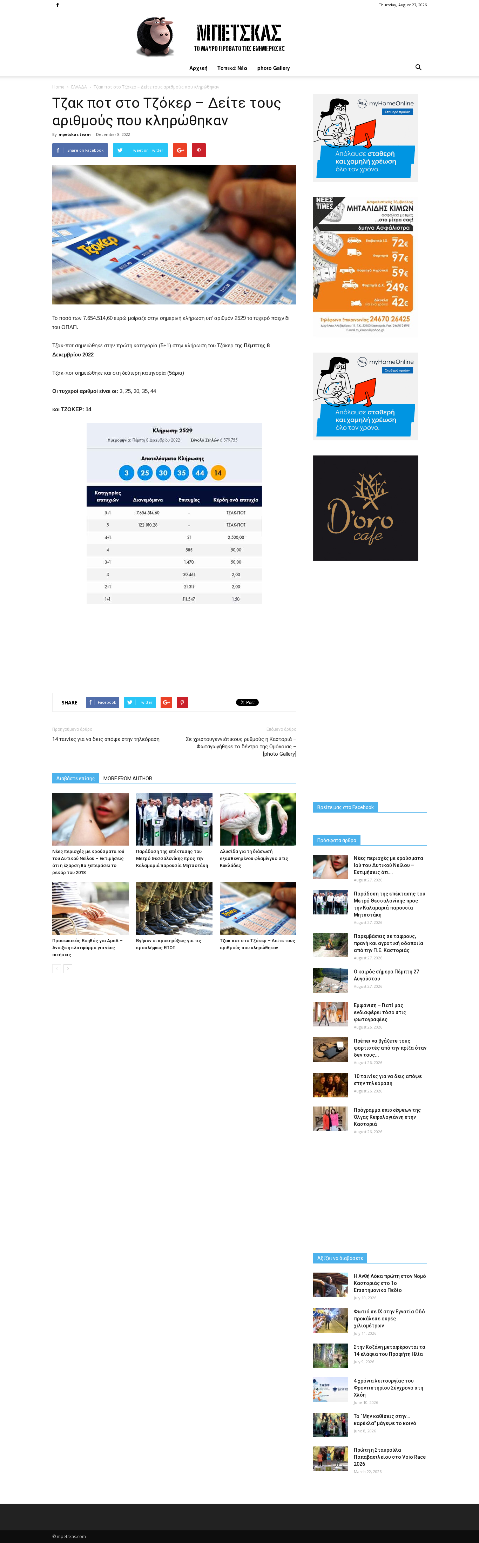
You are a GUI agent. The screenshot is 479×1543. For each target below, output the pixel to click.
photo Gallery (273, 67)
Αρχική (198, 67)
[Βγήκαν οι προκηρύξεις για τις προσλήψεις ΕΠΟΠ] (174, 908)
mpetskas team (74, 134)
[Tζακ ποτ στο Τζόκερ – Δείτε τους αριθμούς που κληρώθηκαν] (258, 908)
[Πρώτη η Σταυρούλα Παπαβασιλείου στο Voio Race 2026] (330, 1458)
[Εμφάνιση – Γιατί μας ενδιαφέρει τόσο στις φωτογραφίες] (330, 1014)
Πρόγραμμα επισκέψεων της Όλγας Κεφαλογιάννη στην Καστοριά (387, 1117)
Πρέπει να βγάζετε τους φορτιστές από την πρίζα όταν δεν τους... (390, 1048)
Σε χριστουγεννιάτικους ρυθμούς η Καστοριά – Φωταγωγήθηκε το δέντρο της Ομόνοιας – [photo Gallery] (241, 746)
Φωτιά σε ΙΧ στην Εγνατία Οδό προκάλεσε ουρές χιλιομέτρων (389, 1318)
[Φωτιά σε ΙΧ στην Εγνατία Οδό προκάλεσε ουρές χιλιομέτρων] (330, 1320)
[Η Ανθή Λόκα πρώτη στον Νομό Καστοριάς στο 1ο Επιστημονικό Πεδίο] (330, 1285)
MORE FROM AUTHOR (127, 778)
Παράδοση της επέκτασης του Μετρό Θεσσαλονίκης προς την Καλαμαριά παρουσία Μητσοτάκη (172, 858)
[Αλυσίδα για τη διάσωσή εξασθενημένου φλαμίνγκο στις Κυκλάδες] (258, 819)
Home (58, 87)
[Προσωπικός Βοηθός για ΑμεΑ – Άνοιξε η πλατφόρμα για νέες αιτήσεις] (90, 908)
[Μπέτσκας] (239, 34)
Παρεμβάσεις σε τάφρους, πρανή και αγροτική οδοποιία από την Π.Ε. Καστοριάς (388, 943)
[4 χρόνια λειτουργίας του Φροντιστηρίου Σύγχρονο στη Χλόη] (330, 1389)
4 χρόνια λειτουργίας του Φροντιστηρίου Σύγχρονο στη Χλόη (388, 1388)
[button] (418, 67)
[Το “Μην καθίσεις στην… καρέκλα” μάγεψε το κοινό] (330, 1425)
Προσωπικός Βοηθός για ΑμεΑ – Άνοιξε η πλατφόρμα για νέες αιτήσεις (87, 947)
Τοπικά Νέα (232, 67)
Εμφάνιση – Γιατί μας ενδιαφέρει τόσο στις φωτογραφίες (380, 1012)
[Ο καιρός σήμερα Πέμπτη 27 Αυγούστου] (330, 980)
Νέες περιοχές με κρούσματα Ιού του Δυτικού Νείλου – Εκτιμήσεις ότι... (388, 865)
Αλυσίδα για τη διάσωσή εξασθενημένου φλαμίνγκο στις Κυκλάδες (254, 858)
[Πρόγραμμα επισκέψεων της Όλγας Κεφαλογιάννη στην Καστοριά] (330, 1119)
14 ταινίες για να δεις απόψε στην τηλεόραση (106, 739)
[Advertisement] (174, 646)
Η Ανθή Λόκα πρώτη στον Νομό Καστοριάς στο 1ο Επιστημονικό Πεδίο (390, 1283)
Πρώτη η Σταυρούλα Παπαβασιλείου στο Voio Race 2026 (390, 1457)
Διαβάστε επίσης (75, 778)
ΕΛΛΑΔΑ (79, 87)
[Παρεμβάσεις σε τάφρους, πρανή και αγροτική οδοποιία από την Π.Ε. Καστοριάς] (330, 945)
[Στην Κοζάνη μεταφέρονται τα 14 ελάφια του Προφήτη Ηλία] (330, 1356)
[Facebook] (57, 5)
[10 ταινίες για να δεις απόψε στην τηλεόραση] (330, 1085)
